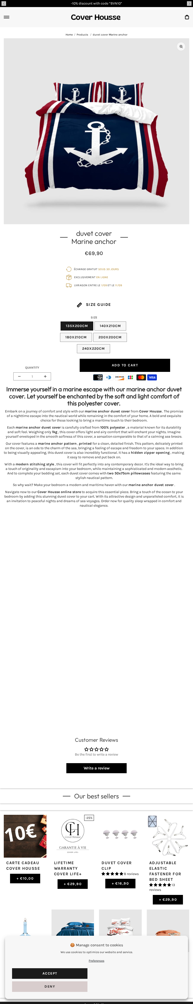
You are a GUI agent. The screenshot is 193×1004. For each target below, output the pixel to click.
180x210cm (76, 337)
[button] (3, 3)
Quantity (32, 367)
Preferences (96, 960)
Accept (49, 973)
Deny (49, 986)
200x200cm (110, 337)
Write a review (97, 768)
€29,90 (73, 884)
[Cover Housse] (96, 17)
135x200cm (77, 326)
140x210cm (110, 326)
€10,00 (25, 878)
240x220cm (93, 348)
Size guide (97, 304)
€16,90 (120, 883)
